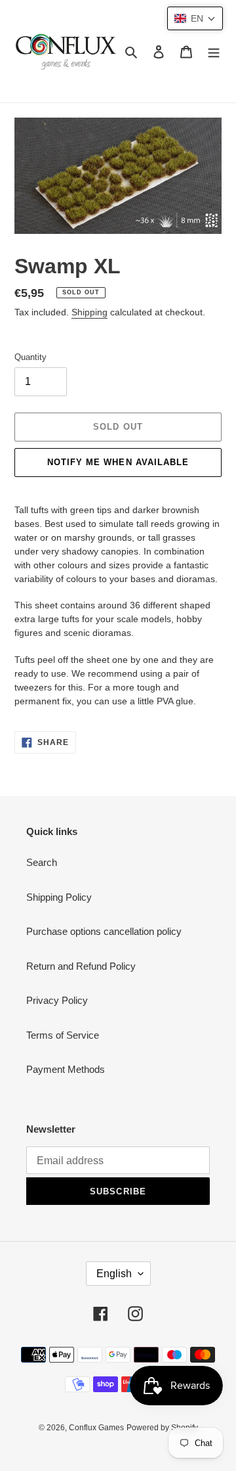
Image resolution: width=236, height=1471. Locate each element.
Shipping (89, 312)
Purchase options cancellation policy (104, 931)
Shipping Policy (59, 897)
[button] (195, 18)
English (114, 1273)
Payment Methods (65, 1069)
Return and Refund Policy (81, 966)
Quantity (30, 357)
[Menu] (213, 51)
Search (41, 862)
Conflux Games (96, 1427)
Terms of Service (62, 1035)
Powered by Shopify (162, 1427)
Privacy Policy (57, 1000)
